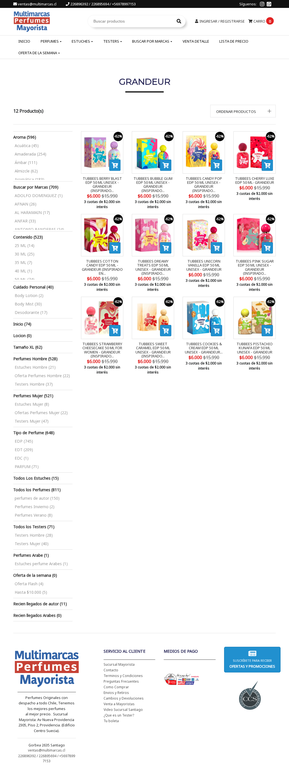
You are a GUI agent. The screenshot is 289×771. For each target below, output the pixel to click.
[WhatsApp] (269, 4)
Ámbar (26, 162)
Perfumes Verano (33, 515)
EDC (22, 458)
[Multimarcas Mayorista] (31, 21)
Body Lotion (29, 295)
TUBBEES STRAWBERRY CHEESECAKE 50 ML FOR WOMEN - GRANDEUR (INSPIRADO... (102, 350)
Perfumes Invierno (34, 506)
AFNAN (25, 204)
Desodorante (31, 312)
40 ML (23, 271)
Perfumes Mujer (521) (33, 395)
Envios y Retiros (116, 692)
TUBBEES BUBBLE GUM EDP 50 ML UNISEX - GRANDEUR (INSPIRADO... (152, 184)
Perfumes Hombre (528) (35, 358)
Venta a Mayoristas (119, 704)
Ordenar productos (236, 111)
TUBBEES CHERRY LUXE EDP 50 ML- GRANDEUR (254, 180)
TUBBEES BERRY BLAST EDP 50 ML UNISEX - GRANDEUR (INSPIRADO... (102, 184)
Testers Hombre (34, 384)
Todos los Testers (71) (33, 526)
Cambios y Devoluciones (124, 698)
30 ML (24, 254)
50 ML (24, 279)
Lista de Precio (233, 41)
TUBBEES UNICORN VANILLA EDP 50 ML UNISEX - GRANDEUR (204, 265)
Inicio (24, 41)
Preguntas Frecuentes (121, 681)
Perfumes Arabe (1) (31, 555)
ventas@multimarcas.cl (37, 3)
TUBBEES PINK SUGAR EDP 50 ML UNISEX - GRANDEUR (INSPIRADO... (255, 267)
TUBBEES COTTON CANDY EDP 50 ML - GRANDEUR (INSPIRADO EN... (102, 267)
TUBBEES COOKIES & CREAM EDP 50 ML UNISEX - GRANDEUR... (204, 348)
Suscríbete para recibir (252, 663)
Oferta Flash (29, 583)
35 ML (23, 262)
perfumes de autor (37, 498)
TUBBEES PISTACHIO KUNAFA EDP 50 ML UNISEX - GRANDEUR (255, 348)
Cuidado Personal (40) (33, 287)
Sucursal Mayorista (119, 664)
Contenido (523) (28, 237)
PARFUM (27, 466)
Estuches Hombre (35, 367)
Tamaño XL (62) (27, 347)
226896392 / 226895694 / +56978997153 (102, 3)
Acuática (27, 145)
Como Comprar (116, 687)
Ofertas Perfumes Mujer (41, 412)
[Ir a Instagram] (262, 4)
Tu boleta (111, 720)
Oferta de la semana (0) (35, 575)
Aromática (29, 179)
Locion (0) (22, 335)
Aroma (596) (24, 137)
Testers (111, 41)
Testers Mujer (32, 421)
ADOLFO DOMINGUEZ (39, 195)
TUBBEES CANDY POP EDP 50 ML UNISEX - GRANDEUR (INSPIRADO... (204, 184)
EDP (24, 441)
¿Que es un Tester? (119, 715)
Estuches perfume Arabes (41, 563)
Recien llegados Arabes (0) (37, 615)
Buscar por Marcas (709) (35, 187)
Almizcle (26, 171)
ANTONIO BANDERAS (39, 229)
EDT (24, 449)
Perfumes (50, 41)
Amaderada (30, 154)
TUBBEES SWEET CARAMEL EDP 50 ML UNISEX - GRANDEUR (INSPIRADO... (153, 350)
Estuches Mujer (32, 404)
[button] (243, 111)
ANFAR (25, 221)
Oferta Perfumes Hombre (42, 375)
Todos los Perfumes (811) (37, 489)
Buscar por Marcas (150, 41)
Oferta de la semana (37, 52)
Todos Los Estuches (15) (36, 478)
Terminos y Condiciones (123, 675)
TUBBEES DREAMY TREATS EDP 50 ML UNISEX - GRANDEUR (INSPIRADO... (153, 267)
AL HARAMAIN (32, 212)
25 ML (24, 245)
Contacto (111, 670)
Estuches (81, 41)
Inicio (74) (22, 324)
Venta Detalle (196, 41)
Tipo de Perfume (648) (33, 432)
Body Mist (28, 304)
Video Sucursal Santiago (123, 709)
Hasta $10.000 (31, 592)
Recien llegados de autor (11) (40, 603)
